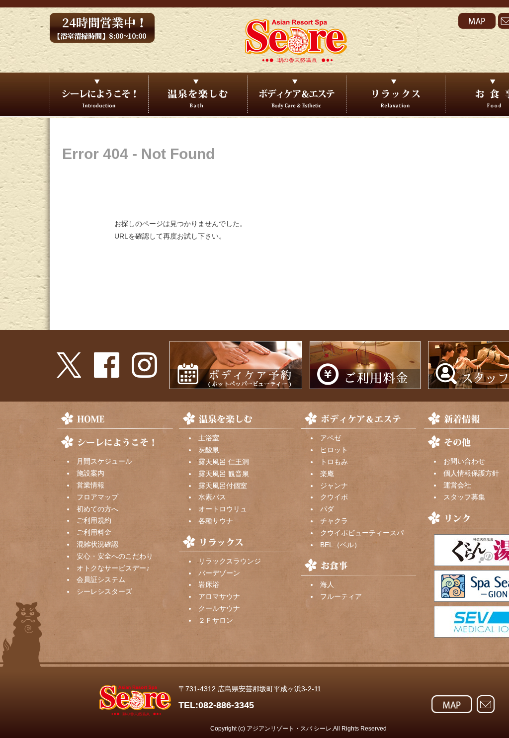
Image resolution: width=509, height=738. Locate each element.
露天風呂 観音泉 (223, 474)
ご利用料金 (94, 532)
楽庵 (327, 474)
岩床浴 (208, 584)
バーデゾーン (219, 573)
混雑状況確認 (97, 544)
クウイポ (334, 497)
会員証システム (101, 579)
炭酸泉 (208, 450)
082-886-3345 (226, 705)
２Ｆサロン (215, 620)
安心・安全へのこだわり (115, 556)
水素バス (212, 497)
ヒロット (334, 450)
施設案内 (90, 473)
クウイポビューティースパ (362, 533)
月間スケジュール (104, 461)
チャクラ (334, 521)
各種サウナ (215, 521)
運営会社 (457, 485)
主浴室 (208, 438)
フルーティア (341, 596)
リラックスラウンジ (229, 561)
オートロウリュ (222, 509)
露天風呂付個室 (222, 486)
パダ (327, 509)
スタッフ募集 (464, 497)
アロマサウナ (219, 596)
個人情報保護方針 (471, 473)
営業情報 (90, 485)
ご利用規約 (94, 520)
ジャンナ (334, 486)
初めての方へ (97, 509)
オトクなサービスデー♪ (113, 568)
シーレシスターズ (104, 591)
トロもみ (334, 462)
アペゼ (330, 438)
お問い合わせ (464, 461)
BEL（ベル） (340, 545)
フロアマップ (97, 497)
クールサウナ (219, 608)
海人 (327, 584)
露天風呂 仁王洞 (223, 462)
